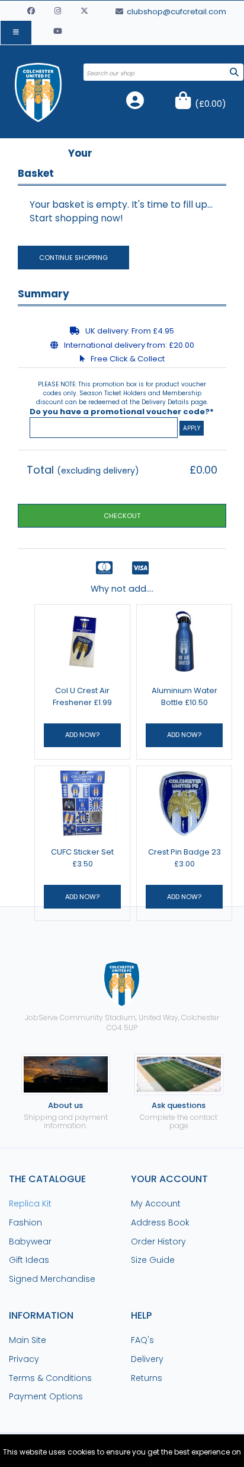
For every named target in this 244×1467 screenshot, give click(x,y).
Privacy (24, 1359)
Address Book (160, 1222)
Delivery (147, 1359)
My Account (156, 1203)
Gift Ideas (29, 1260)
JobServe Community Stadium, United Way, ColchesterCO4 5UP (122, 1022)
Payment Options (46, 1396)
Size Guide (153, 1260)
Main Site (27, 1340)
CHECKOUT (122, 515)
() (210, 104)
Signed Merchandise (52, 1279)
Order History (158, 1241)
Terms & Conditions (50, 1378)
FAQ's (142, 1340)
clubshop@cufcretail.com (175, 11)
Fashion (25, 1222)
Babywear (30, 1241)
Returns (146, 1378)
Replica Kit (30, 1203)
